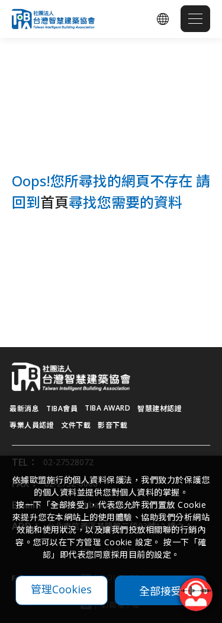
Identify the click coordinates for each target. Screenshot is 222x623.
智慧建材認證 (159, 408)
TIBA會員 (62, 408)
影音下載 (112, 425)
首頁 (54, 202)
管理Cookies (61, 589)
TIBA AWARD (107, 408)
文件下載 (76, 425)
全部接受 (160, 590)
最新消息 (24, 408)
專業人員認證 (31, 425)
